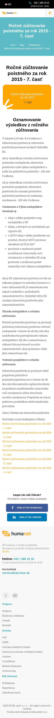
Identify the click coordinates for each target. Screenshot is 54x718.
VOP (4, 637)
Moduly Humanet (11, 666)
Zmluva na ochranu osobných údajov (22, 651)
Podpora (6, 610)
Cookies (6, 656)
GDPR (5, 642)
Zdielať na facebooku (29, 508)
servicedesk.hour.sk (16, 572)
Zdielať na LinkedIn (30, 517)
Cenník (6, 620)
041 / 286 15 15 (41, 2)
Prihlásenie (8, 683)
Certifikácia (8, 661)
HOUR (5, 551)
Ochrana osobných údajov (16, 646)
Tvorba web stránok (17, 711)
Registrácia (8, 687)
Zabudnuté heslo (11, 692)
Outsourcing (9, 670)
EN (9, 4)
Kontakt (6, 625)
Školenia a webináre (13, 615)
